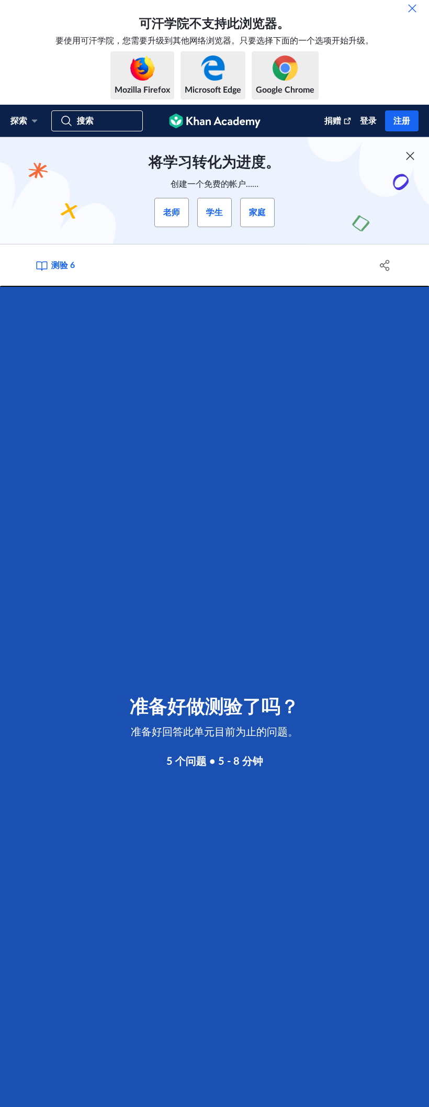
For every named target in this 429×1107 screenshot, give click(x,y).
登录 (368, 121)
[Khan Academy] (215, 121)
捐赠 (332, 121)
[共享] (384, 265)
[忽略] (412, 8)
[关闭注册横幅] (410, 156)
